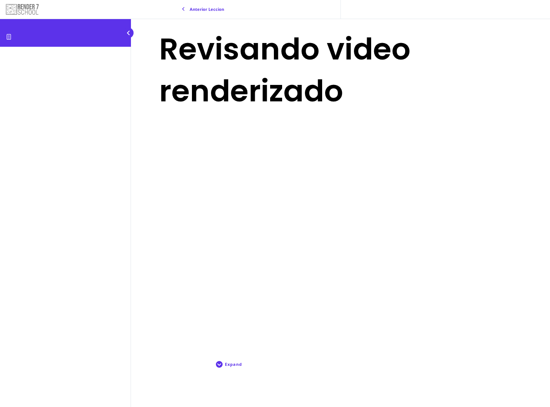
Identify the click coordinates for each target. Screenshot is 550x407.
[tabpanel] (340, 229)
